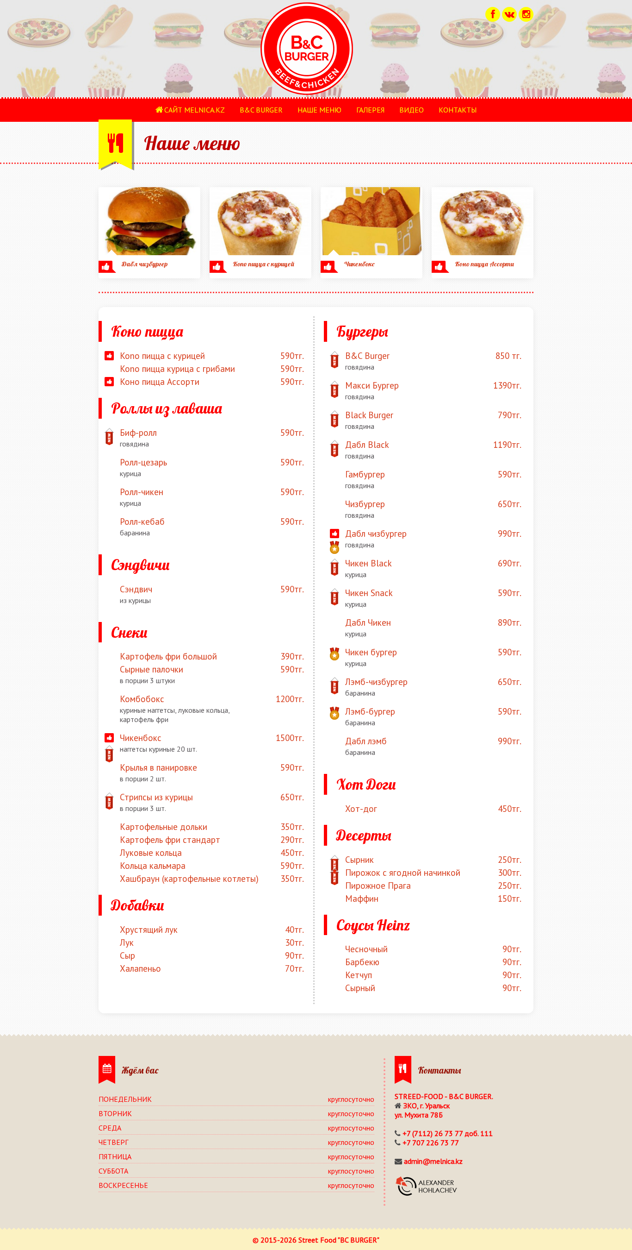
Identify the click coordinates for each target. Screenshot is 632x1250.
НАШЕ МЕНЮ (319, 109)
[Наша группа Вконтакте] (509, 13)
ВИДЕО (411, 109)
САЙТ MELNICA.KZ (194, 109)
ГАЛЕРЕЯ (370, 109)
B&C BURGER (261, 109)
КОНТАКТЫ (458, 109)
